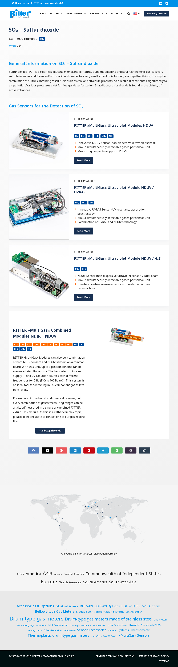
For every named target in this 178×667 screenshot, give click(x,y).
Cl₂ (82, 136)
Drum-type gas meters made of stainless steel (108, 619)
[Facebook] (33, 450)
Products (97, 13)
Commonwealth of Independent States (123, 573)
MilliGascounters (58, 625)
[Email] (130, 450)
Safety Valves (70, 630)
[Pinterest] (61, 450)
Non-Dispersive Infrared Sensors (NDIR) (88, 625)
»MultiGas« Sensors (134, 635)
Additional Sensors (67, 606)
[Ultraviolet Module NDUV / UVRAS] (39, 207)
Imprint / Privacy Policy (154, 656)
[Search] (128, 13)
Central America (74, 574)
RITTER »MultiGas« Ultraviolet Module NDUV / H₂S (117, 258)
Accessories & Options (35, 605)
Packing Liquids (35, 630)
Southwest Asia (122, 581)
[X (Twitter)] (47, 450)
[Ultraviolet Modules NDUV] (39, 140)
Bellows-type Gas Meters (54, 611)
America (33, 573)
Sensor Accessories (91, 630)
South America (95, 582)
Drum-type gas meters (36, 618)
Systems (123, 630)
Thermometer (139, 630)
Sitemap (164, 661)
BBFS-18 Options (148, 606)
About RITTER (49, 13)
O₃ (76, 136)
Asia (47, 573)
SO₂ (42, 38)
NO (110, 136)
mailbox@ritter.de (157, 13)
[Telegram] (103, 450)
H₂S (96, 136)
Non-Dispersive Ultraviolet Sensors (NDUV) (134, 625)
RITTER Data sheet (84, 118)
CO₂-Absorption (134, 611)
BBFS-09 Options (107, 606)
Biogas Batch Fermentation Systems (100, 612)
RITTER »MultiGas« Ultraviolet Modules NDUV (113, 125)
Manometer (41, 625)
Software (112, 630)
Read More (85, 161)
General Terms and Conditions (115, 656)
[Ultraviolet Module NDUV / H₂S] (39, 275)
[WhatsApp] (117, 450)
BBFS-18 (128, 606)
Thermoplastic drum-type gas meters (58, 635)
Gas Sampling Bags (25, 625)
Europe (49, 581)
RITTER (13, 46)
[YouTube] (166, 3)
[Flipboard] (89, 450)
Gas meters (161, 619)
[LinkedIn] (160, 3)
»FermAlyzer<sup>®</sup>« (104, 636)
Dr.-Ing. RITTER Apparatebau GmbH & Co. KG (48, 656)
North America (70, 582)
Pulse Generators (53, 630)
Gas (11, 38)
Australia (58, 574)
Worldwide (74, 13)
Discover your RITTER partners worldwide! (39, 3)
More (115, 13)
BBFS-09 (86, 606)
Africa (20, 574)
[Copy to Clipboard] (144, 450)
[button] (137, 13)
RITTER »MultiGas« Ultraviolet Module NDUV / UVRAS (114, 189)
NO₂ (104, 136)
